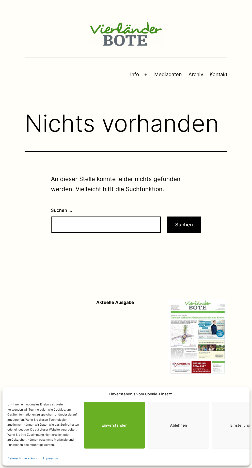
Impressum (50, 458)
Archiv (196, 74)
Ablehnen (178, 425)
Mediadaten (168, 74)
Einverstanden (114, 425)
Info (134, 74)
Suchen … (61, 210)
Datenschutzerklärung (22, 458)
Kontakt (218, 74)
